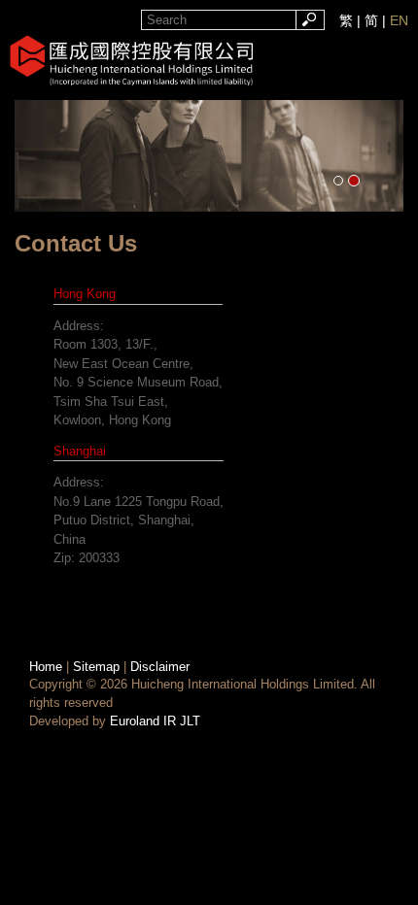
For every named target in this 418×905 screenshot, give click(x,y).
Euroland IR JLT (155, 721)
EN (399, 20)
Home (45, 666)
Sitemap (96, 666)
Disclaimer (160, 666)
